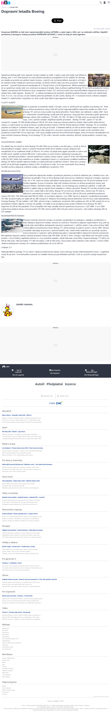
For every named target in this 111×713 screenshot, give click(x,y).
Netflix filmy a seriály (28, 546)
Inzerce (70, 384)
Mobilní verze (64, 396)
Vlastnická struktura (101, 708)
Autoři (39, 384)
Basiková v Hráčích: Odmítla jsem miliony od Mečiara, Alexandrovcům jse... (22, 418)
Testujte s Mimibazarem (8, 658)
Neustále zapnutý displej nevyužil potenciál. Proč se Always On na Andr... (21, 500)
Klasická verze (48, 396)
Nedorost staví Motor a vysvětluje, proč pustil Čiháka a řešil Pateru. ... (20, 434)
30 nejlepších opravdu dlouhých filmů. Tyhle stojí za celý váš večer (19, 504)
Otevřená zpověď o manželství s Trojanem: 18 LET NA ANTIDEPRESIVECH (22, 451)
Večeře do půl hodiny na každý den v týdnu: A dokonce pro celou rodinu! (21, 533)
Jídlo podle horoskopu (36, 530)
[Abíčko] (5, 4)
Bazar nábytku (6, 676)
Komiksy (21, 596)
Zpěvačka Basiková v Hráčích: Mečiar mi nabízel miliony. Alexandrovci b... (21, 615)
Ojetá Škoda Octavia (7, 647)
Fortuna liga (26, 612)
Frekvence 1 (5, 692)
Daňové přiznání (7, 514)
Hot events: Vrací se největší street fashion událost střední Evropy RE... (21, 566)
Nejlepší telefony (23, 497)
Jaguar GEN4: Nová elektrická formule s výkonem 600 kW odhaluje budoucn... (23, 598)
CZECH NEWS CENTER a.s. (42, 705)
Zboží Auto (5, 645)
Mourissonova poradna (9, 596)
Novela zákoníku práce (20, 514)
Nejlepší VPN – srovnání (37, 497)
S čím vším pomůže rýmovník (48, 579)
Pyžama (4, 666)
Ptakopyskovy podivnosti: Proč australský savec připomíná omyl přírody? (21, 602)
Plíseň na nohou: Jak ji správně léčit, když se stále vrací (17, 584)
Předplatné (55, 384)
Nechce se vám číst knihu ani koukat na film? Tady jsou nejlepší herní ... (21, 600)
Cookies (81, 708)
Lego (3, 664)
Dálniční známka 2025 (33, 481)
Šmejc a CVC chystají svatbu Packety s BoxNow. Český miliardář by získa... (22, 516)
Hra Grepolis (55, 373)
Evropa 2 (4, 694)
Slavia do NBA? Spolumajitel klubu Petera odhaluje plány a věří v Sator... (21, 617)
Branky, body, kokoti (15, 612)
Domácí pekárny (23, 530)
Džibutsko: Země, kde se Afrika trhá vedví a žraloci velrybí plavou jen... (21, 553)
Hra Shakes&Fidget (91, 375)
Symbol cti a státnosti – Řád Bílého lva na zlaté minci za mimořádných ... (21, 518)
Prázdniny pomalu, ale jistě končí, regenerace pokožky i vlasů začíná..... (21, 467)
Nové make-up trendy (36, 448)
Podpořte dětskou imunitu (10, 579)
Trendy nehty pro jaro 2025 (20, 448)
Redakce (56, 701)
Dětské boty (5, 672)
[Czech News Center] (59, 403)
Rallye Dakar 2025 (19, 481)
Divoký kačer (16, 546)
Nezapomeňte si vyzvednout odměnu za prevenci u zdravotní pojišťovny (21, 586)
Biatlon (14, 431)
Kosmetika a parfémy (7, 668)
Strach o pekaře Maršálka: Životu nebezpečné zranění (16, 453)
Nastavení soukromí (89, 708)
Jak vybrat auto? (6, 649)
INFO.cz (29, 415)
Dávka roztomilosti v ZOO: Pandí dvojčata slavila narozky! (17, 455)
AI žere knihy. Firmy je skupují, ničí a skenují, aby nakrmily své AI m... (20, 502)
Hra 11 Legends (18, 375)
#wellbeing (13, 563)
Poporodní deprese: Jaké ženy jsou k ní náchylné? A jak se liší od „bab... (21, 582)
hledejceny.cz (5, 628)
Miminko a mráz (29, 464)
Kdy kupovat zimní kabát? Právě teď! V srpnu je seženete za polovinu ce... (21, 469)
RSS (62, 701)
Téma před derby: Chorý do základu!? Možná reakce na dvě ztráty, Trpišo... (22, 436)
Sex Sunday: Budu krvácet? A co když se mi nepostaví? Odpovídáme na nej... (22, 568)
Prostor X (5, 612)
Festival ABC (28, 596)
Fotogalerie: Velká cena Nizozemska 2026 (13, 485)
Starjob (4, 686)
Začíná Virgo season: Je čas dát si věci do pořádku (15, 570)
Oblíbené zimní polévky (9, 530)
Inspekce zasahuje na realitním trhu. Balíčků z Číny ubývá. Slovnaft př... (21, 520)
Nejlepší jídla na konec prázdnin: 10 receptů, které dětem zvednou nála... (21, 535)
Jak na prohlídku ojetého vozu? (10, 638)
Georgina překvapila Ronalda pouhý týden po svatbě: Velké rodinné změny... (22, 438)
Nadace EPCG (33, 514)
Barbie (4, 662)
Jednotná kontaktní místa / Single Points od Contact (46, 710)
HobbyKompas (6, 640)
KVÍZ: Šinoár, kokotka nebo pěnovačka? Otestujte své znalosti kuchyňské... (22, 537)
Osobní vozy (5, 632)
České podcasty (6, 688)
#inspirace (5, 563)
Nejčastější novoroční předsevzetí (13, 464)
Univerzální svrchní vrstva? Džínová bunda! (13, 471)
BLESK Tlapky (6, 546)
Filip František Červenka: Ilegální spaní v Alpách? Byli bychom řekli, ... (20, 549)
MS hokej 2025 (6, 431)
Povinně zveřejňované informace (69, 710)
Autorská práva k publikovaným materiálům (15, 708)
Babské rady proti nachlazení (28, 579)
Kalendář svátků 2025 (19, 415)
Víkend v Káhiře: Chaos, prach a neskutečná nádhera (16, 551)
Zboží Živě (5, 630)
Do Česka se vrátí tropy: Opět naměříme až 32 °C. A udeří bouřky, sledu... (21, 420)
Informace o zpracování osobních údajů (67, 708)
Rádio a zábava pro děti (8, 690)
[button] (108, 2)
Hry (7, 367)
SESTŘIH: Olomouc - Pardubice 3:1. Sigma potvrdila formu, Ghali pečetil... (21, 619)
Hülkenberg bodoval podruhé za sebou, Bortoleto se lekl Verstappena (20, 488)
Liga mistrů (21, 431)
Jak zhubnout (6, 448)
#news (20, 563)
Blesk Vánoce (6, 415)
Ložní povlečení (6, 674)
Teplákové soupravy (7, 670)
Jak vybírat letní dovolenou (44, 464)
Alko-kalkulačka (7, 481)
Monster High (5, 660)
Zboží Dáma (5, 634)
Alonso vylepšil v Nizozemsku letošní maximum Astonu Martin (18, 483)
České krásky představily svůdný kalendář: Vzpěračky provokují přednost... (22, 422)
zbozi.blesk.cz (6, 636)
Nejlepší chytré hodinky (9, 497)
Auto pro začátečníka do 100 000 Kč (11, 643)
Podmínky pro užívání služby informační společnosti (42, 708)
